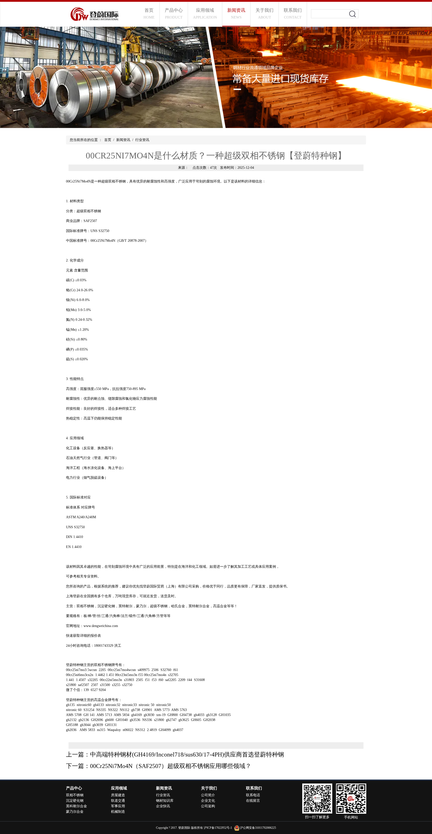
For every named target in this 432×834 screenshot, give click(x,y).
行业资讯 (142, 140)
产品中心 (174, 13)
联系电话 (253, 795)
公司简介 (208, 795)
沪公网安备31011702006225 (258, 828)
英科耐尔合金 (76, 806)
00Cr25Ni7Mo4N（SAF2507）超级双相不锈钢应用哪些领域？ (170, 766)
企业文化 (208, 800)
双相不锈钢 (85, 606)
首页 (149, 13)
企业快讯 (163, 806)
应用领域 (205, 13)
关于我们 (265, 13)
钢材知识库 (165, 800)
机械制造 (118, 812)
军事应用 (118, 806)
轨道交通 (118, 800)
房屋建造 (118, 795)
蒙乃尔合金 (75, 812)
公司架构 (208, 806)
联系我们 (293, 13)
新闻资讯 (236, 13)
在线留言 (253, 800)
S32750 (79, 527)
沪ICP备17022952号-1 (218, 828)
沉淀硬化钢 (75, 800)
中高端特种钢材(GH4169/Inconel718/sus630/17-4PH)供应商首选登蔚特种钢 (187, 754)
